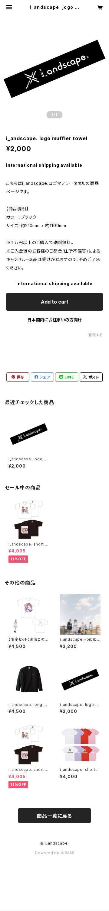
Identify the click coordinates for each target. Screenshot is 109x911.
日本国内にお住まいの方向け (54, 319)
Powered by (48, 853)
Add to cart (54, 302)
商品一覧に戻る (54, 816)
